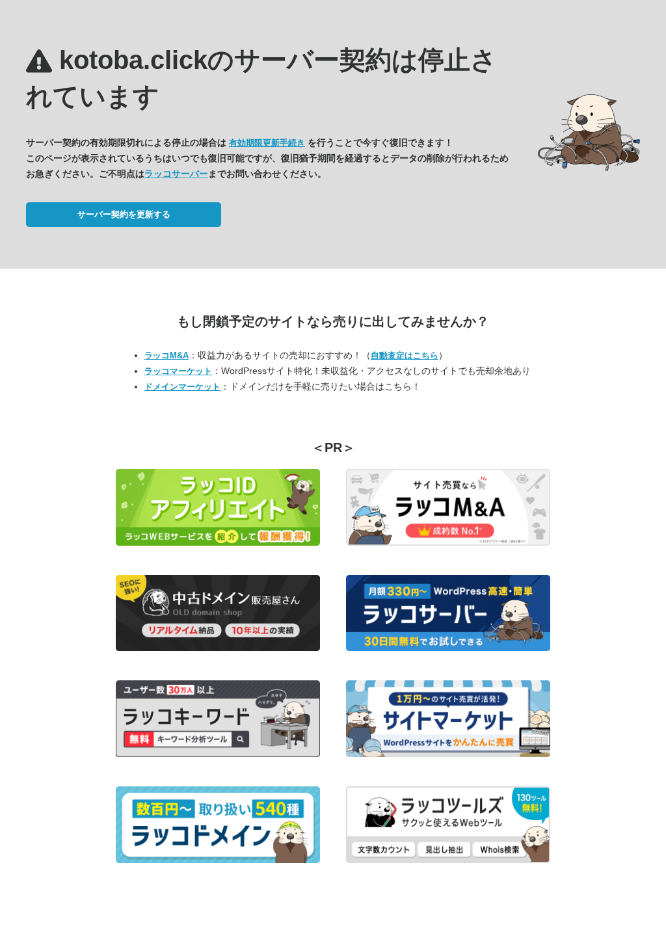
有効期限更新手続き (267, 143)
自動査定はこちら (404, 355)
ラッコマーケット (178, 371)
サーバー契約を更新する (123, 214)
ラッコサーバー (176, 173)
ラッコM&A (166, 355)
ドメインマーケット (182, 387)
